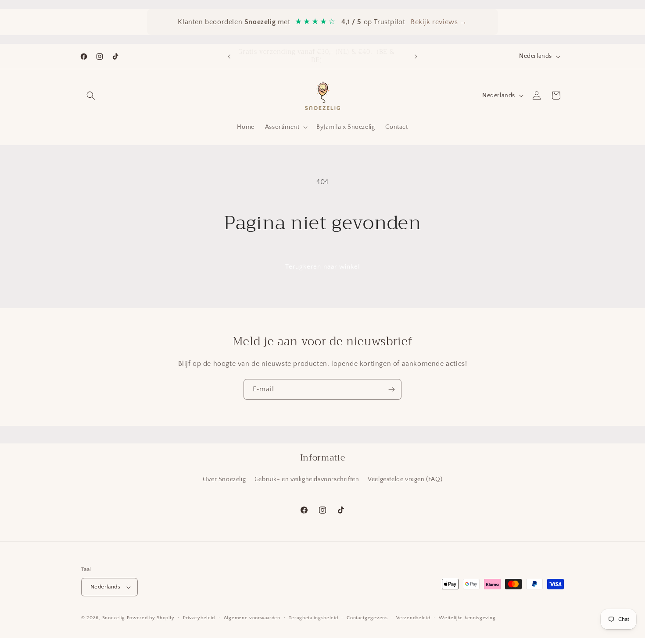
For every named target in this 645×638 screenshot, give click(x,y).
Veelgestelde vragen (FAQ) (405, 479)
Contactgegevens (367, 617)
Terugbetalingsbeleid (313, 617)
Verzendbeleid (413, 617)
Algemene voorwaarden (252, 617)
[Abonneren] (391, 389)
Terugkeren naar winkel (322, 266)
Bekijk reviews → (439, 22)
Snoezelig (113, 617)
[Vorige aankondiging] (229, 56)
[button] (90, 95)
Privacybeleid (199, 617)
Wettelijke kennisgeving (467, 617)
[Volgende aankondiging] (416, 56)
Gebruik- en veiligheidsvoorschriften (306, 479)
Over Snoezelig (224, 479)
